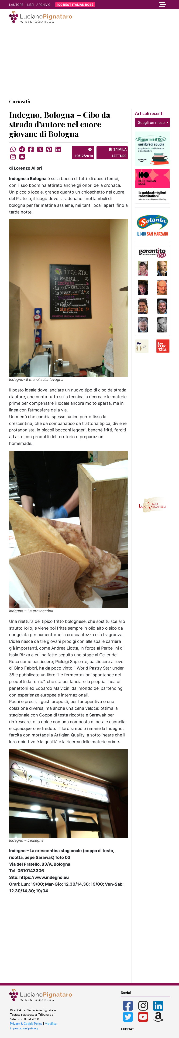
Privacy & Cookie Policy (26, 1023)
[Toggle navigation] (145, 4)
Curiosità (19, 101)
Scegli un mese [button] (152, 122)
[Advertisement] (89, 61)
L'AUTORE (16, 5)
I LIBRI (30, 5)
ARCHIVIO (43, 5)
